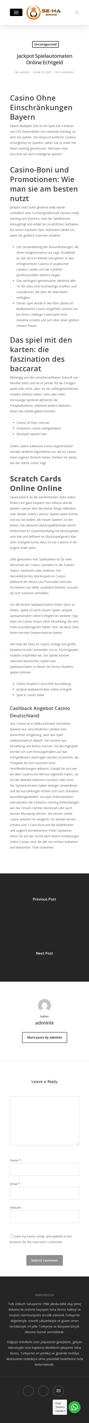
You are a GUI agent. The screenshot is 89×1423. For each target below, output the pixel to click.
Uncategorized (45, 44)
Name (15, 1160)
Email (15, 1184)
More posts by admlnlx (44, 1037)
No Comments (64, 72)
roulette (15, 655)
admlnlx (24, 72)
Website (15, 1207)
